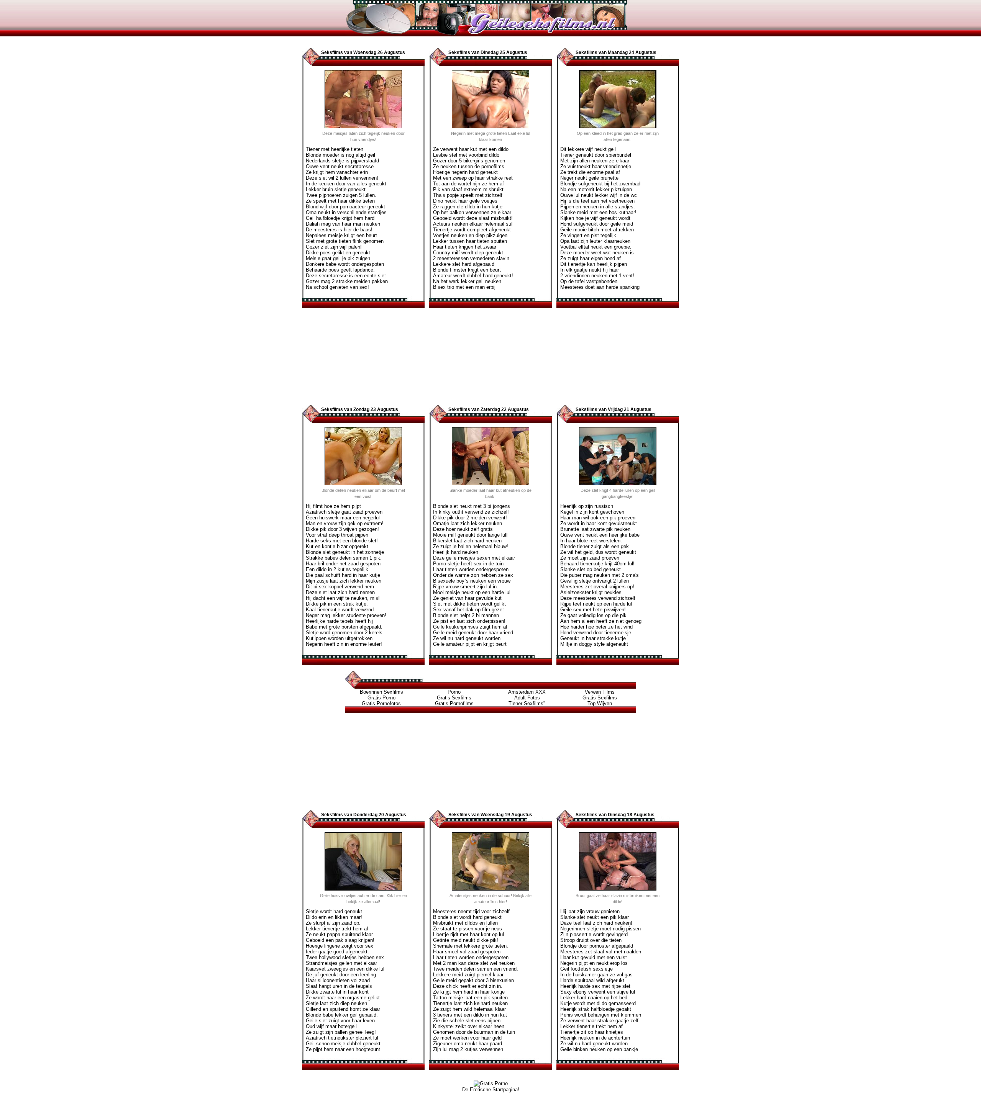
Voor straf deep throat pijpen (337, 535)
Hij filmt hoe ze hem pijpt (333, 506)
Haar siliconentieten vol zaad (338, 980)
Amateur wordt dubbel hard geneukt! (473, 275)
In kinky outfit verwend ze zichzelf (471, 512)
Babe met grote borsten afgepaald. (344, 627)
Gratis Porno (381, 698)
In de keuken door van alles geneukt (346, 184)
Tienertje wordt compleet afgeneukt (472, 229)
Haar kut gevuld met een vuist (593, 957)
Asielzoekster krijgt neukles (591, 592)
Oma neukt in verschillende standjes (346, 212)
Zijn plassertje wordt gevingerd (594, 934)
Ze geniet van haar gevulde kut (467, 598)
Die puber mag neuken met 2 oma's (599, 575)
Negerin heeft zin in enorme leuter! (344, 644)
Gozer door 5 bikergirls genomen (469, 161)
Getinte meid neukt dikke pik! (465, 940)
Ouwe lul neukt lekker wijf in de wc (598, 195)
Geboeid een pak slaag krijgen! (340, 940)
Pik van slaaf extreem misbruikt (468, 189)
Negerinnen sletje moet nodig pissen (600, 929)
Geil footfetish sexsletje (586, 969)
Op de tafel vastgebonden (588, 281)
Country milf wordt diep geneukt (468, 252)
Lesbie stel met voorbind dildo (466, 155)
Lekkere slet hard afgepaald (463, 264)
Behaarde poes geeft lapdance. (340, 270)
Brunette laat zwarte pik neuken (595, 529)
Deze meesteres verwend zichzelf (597, 598)
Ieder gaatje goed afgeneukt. (337, 952)
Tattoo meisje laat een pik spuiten (470, 997)
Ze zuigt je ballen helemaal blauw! (470, 546)
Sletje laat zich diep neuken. (337, 1003)
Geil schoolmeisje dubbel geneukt (343, 1043)
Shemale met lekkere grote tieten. (470, 946)
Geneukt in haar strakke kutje (593, 638)
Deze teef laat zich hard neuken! (596, 923)
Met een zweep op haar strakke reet (473, 178)
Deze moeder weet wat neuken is (597, 252)
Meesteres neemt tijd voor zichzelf (471, 911)
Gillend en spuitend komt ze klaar (343, 1009)
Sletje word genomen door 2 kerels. (345, 632)
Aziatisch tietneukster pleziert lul (342, 1038)
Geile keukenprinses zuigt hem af (470, 627)
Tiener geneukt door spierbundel (595, 155)
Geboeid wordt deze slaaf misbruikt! (473, 218)
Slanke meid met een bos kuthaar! (598, 212)
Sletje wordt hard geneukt (334, 911)
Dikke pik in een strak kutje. (337, 604)
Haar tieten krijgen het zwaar (464, 247)
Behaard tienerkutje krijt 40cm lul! (597, 564)
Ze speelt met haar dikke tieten (340, 201)
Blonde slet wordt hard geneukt (467, 917)
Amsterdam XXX (527, 692)
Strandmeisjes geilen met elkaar (341, 963)
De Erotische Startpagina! (490, 1089)
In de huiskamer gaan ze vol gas (596, 974)
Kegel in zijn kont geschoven (592, 512)
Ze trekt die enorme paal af (590, 172)
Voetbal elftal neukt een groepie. (596, 247)
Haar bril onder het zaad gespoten (343, 564)
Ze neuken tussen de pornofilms (468, 166)
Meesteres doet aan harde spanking (600, 287)
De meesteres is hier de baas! (339, 229)
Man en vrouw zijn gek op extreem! (345, 523)
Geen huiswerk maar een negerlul (343, 518)
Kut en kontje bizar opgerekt (337, 546)
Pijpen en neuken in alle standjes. (597, 207)
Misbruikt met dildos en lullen (465, 923)
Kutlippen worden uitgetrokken (339, 638)
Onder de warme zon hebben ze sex (473, 575)
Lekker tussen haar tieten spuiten (470, 241)
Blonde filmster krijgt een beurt (467, 270)
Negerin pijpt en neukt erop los (594, 963)
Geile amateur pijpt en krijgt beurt (470, 644)
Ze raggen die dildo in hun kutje (467, 207)
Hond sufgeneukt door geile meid (596, 224)
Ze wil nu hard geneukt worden (466, 638)
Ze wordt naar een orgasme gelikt (343, 997)
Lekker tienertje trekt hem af (337, 929)
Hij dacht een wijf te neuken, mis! (343, 598)
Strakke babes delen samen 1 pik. (344, 558)
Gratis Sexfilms (454, 698)
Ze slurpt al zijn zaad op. (333, 923)
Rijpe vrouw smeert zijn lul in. (465, 586)
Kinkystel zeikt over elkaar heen (468, 1026)
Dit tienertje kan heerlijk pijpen (593, 264)
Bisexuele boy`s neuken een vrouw (471, 581)
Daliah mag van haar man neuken (343, 224)
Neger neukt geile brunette (589, 178)
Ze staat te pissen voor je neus (467, 929)
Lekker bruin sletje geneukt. (336, 189)
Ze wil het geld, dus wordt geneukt (598, 552)
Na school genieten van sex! (337, 287)
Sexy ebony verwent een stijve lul (597, 992)
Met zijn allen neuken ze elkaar (594, 161)
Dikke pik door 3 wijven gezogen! (342, 529)
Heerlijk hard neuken (455, 552)
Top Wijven (599, 703)
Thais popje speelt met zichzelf (467, 195)
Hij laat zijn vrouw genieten (590, 911)
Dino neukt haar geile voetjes (465, 201)
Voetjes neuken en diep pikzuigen (470, 235)
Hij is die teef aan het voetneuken (597, 201)
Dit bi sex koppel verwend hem (340, 586)
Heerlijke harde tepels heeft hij (339, 621)
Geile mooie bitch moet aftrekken (597, 229)
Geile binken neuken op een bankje (599, 1049)
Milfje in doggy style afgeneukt (594, 644)
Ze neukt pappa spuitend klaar (339, 934)
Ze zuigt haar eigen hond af (590, 258)
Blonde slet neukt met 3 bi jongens (471, 506)
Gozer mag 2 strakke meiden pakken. (347, 281)
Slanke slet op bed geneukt (590, 569)
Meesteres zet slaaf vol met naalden (600, 952)
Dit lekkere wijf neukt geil (588, 149)
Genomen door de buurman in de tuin (474, 1032)
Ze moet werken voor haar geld (467, 1038)
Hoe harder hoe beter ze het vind (596, 627)
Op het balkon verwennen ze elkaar (472, 212)
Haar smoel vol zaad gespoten (466, 952)
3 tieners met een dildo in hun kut (470, 1015)
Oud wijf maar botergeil (331, 1026)
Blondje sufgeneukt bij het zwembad (600, 184)
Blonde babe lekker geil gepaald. (342, 1015)
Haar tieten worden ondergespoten (471, 569)
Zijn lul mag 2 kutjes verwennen (468, 1049)
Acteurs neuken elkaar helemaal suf (473, 224)
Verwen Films (600, 692)
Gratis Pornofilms (454, 703)
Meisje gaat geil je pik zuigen (338, 258)
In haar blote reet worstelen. (591, 541)
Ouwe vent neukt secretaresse (340, 166)
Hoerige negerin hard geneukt (465, 172)
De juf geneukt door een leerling (341, 974)
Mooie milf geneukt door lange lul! (470, 535)
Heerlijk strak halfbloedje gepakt (595, 1009)
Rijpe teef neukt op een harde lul (596, 604)
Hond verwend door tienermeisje (595, 632)
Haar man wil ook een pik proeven (597, 518)
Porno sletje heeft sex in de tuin (468, 564)
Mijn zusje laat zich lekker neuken (343, 581)
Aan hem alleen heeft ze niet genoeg (600, 621)
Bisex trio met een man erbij (464, 287)
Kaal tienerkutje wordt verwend (340, 609)
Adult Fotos (527, 698)
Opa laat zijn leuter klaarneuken (595, 241)
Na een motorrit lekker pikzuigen (596, 189)
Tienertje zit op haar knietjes (591, 1032)
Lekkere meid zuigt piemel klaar (468, 974)
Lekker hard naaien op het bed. (594, 997)
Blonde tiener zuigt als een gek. (595, 546)
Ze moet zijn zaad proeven (589, 558)
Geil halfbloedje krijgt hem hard (340, 218)
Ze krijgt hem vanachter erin (337, 172)
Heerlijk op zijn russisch (586, 506)
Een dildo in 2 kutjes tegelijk (337, 569)
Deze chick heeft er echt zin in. (467, 986)
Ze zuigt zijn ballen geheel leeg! (341, 1032)
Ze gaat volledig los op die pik (593, 615)
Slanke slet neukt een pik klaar (594, 917)
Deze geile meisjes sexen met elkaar (474, 558)
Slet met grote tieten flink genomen (345, 241)
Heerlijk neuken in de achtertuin (595, 1038)
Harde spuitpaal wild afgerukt (592, 980)
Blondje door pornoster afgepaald (596, 946)
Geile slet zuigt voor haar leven (340, 1020)
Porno (454, 692)
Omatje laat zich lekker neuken (467, 523)
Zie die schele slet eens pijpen (466, 1020)
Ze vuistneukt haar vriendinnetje (595, 166)
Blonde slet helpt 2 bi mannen (466, 615)
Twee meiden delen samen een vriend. (475, 969)
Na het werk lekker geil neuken (467, 281)
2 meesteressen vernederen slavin (471, 258)
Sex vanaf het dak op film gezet (468, 609)
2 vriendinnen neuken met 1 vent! (597, 275)
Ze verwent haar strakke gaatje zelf (599, 1020)
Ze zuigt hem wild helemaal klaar (469, 1009)
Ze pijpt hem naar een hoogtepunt (343, 1049)
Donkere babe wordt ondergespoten (345, 264)
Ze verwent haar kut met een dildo (471, 149)
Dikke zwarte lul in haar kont (337, 992)
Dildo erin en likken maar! (334, 917)
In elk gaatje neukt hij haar (589, 270)
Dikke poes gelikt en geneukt (338, 252)
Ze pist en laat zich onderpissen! (469, 621)
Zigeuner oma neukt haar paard (467, 1043)
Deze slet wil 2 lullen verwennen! (342, 178)
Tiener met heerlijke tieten (334, 149)
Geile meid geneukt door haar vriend (473, 632)
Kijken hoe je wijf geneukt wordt (595, 218)
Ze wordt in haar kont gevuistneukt (598, 523)
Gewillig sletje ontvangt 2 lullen (594, 581)
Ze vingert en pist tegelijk (588, 235)
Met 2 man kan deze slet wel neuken (474, 963)
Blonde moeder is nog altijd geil (340, 155)
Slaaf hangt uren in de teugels (339, 986)
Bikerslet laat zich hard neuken (467, 541)
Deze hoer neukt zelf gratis (463, 529)
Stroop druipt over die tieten (591, 940)
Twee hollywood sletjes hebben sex (345, 957)
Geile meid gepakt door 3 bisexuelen (473, 980)
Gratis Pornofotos (381, 703)
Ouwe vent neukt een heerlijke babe (600, 535)
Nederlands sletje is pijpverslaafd (342, 161)
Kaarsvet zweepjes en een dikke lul (345, 969)
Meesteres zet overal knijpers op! (597, 586)
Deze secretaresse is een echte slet (346, 275)
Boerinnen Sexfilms (381, 692)
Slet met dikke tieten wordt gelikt (469, 604)
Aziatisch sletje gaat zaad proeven (344, 512)
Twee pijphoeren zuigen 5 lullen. (341, 195)
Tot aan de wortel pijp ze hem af (468, 184)
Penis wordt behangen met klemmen (600, 1015)
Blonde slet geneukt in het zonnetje (345, 552)
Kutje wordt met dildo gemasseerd (598, 1003)
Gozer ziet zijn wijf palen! (334, 247)
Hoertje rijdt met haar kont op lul (468, 934)
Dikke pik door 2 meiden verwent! (470, 518)
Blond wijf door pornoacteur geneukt (345, 207)
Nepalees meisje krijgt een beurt (341, 235)
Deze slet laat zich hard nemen (340, 592)
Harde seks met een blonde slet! (342, 541)
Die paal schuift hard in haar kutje (343, 575)
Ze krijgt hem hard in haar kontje (469, 992)
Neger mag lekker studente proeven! (346, 615)
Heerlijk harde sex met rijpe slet (595, 986)
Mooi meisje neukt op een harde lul (471, 592)
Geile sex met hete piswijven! (593, 609)
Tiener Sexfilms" (527, 703)
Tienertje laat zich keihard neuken (470, 1003)
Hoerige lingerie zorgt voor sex (339, 946)
